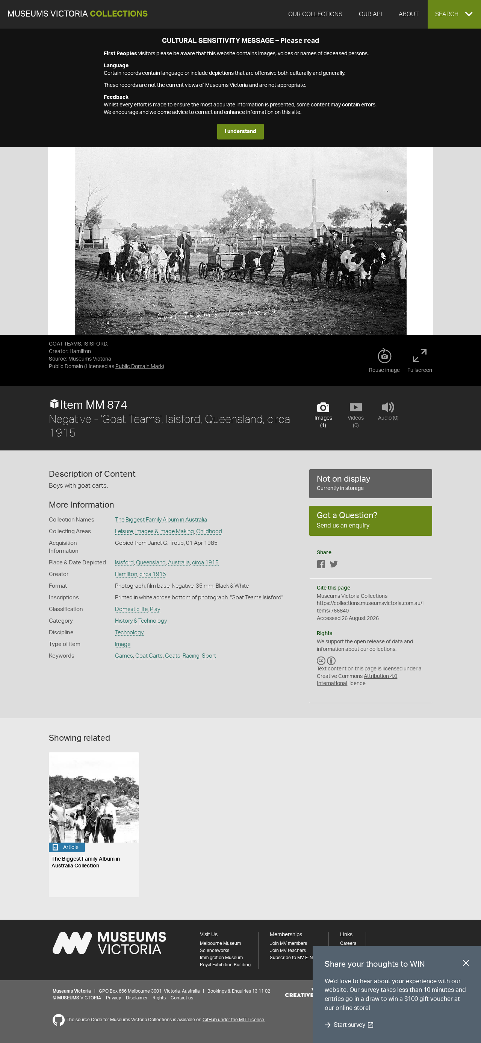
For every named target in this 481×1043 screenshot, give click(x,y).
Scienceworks (214, 950)
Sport (209, 656)
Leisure (124, 531)
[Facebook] (321, 566)
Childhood (209, 531)
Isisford (124, 562)
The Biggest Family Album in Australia (161, 520)
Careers (348, 943)
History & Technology (141, 621)
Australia (179, 562)
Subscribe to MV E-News (295, 957)
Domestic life (131, 609)
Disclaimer (137, 998)
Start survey (349, 1025)
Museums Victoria (78, 14)
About (409, 14)
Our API (370, 14)
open (360, 641)
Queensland (151, 562)
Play (155, 609)
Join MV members (288, 943)
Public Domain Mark (139, 366)
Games (124, 656)
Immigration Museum (221, 957)
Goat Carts (149, 656)
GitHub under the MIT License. (234, 1019)
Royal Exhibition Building (225, 965)
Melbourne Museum (220, 943)
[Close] (466, 964)
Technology (129, 632)
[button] (454, 14)
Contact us (182, 998)
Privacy (113, 998)
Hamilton (126, 574)
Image (122, 644)
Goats (172, 656)
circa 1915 (205, 562)
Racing (191, 656)
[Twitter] (333, 566)
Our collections (315, 14)
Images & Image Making (164, 531)
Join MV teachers (288, 950)
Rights (159, 998)
